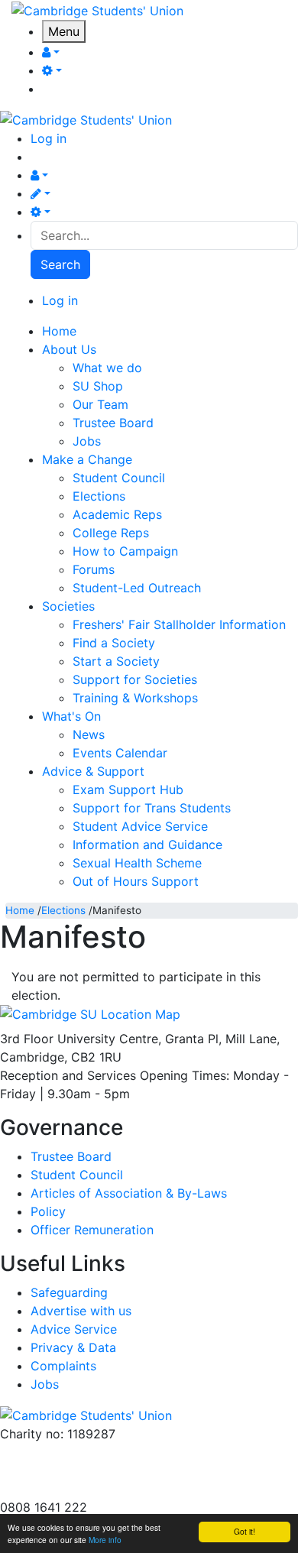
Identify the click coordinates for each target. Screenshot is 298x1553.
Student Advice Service (140, 826)
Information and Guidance (147, 844)
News (89, 734)
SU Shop (98, 386)
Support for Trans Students (152, 807)
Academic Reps (117, 514)
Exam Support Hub (128, 789)
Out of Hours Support (136, 881)
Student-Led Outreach (137, 587)
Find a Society (114, 642)
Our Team (100, 404)
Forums (94, 569)
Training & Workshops (135, 697)
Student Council (119, 477)
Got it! (244, 1531)
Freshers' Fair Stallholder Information (179, 624)
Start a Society (116, 661)
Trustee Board (113, 422)
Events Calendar (120, 752)
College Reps (111, 532)
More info (105, 1539)
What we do (107, 367)
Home (19, 910)
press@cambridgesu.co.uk (76, 1470)
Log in (48, 138)
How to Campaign (125, 551)
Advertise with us (50, 1488)
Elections (99, 496)
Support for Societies (135, 679)
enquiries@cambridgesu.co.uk (86, 1452)
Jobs (87, 441)
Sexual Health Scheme (137, 863)
